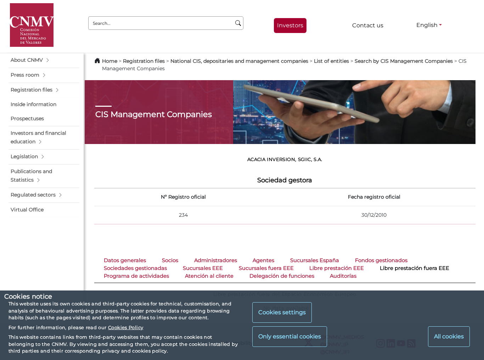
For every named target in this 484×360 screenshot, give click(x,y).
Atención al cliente (209, 276)
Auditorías (343, 276)
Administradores (215, 260)
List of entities (331, 61)
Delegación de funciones (281, 276)
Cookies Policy (125, 327)
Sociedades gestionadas (135, 268)
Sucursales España (314, 260)
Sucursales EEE (203, 268)
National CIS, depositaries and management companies (239, 61)
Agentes (263, 260)
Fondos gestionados (381, 260)
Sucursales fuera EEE (266, 268)
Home (109, 61)
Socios (170, 260)
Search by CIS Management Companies (404, 61)
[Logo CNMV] (32, 25)
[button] (44, 60)
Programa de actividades (136, 276)
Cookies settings (282, 312)
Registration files (144, 61)
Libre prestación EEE (336, 268)
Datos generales (125, 260)
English (427, 25)
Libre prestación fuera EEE (414, 268)
